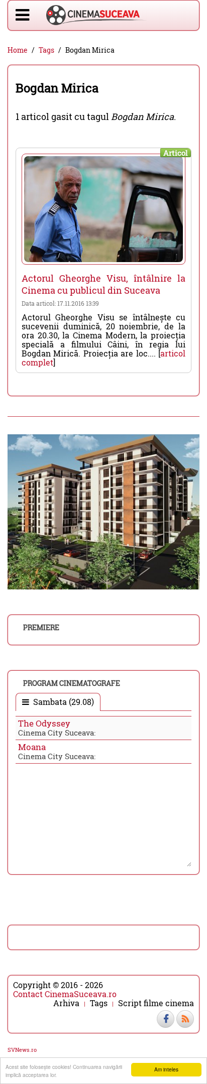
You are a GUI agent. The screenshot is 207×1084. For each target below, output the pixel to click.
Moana (32, 747)
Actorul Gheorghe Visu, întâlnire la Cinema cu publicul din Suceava (103, 284)
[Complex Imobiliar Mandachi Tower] (103, 511)
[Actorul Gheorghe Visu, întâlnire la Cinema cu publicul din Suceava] (103, 209)
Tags (46, 50)
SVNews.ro (22, 1049)
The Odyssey (44, 723)
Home (18, 50)
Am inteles (166, 1069)
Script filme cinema (156, 1003)
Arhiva (66, 1003)
